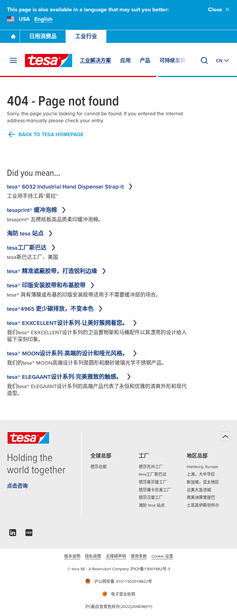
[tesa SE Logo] (48, 60)
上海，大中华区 (201, 474)
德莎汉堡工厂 (151, 497)
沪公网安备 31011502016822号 (123, 581)
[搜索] (204, 60)
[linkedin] (12, 534)
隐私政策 (93, 556)
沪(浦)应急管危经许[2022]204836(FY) (118, 606)
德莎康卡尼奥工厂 (155, 489)
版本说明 (72, 556)
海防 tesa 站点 (152, 505)
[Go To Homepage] (13, 36)
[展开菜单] (13, 60)
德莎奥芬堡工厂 (153, 482)
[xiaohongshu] (29, 534)
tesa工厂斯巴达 (152, 474)
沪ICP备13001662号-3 (150, 568)
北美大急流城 (199, 489)
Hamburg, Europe (202, 466)
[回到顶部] (225, 436)
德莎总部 (98, 466)
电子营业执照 (123, 594)
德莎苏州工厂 (151, 466)
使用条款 (139, 556)
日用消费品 (43, 36)
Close (215, 9)
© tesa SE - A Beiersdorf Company (98, 568)
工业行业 (86, 36)
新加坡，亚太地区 (203, 482)
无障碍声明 (116, 556)
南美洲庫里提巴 (201, 497)
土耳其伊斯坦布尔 (203, 505)
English (43, 19)
